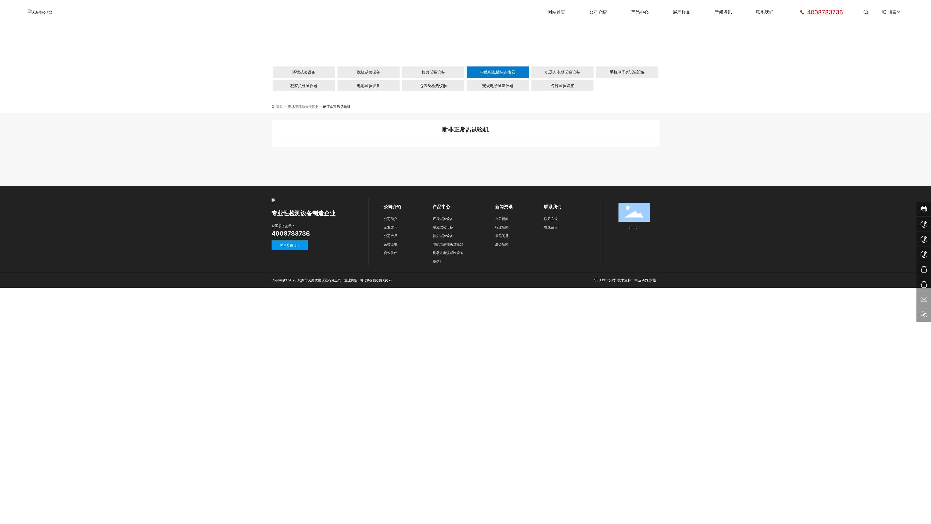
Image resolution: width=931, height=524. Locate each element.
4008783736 (824, 12)
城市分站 (609, 280)
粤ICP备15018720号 (376, 280)
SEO (598, 280)
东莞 (652, 280)
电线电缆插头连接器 (303, 106)
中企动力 (641, 280)
